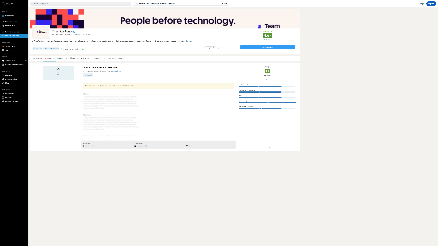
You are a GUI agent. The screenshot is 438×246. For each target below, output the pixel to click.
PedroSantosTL (141, 146)
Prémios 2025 (10, 26)
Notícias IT (9, 75)
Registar (431, 4)
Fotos (98, 58)
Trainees (8, 50)
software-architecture (50, 48)
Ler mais (189, 41)
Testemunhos (111, 58)
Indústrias (8, 97)
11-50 (78, 34)
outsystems (36, 48)
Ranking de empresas (12, 32)
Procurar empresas (12, 36)
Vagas (122, 58)
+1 (61, 49)
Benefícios (87, 58)
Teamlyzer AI (16, 61)
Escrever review (267, 47)
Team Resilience (116, 71)
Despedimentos (11, 79)
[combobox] (80, 4)
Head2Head (9, 94)
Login (422, 4)
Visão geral (38, 58)
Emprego (50, 58)
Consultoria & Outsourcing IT (64, 34)
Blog (7, 83)
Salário (75, 58)
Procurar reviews (11, 22)
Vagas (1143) (10, 46)
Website (87, 34)
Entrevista (63, 58)
